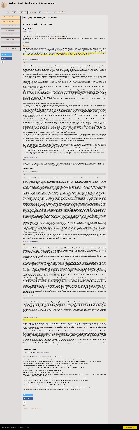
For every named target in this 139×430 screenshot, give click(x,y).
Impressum (25, 408)
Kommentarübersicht (10, 30)
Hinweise (58, 36)
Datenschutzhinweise (10, 44)
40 (56, 53)
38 (67, 51)
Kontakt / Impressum (10, 39)
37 (103, 49)
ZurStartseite (7, 12)
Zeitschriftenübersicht (10, 34)
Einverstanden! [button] (130, 427)
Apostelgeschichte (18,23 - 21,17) (10, 21)
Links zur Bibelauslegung (10, 48)
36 (64, 49)
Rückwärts (25, 31)
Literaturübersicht (34, 59)
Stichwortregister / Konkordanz (10, 25)
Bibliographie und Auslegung (10, 16)
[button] (6, 54)
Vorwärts (29, 31)
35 (30, 48)
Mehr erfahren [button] (26, 427)
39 (85, 52)
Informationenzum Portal (15, 12)
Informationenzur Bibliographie (23, 12)
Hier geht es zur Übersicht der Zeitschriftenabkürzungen (36, 352)
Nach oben (25, 59)
